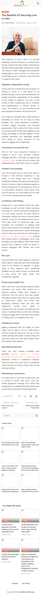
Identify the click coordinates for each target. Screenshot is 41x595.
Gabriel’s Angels (8, 160)
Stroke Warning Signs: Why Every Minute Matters (10, 556)
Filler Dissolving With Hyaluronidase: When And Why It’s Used (30, 445)
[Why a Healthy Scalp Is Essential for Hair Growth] (30, 480)
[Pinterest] (30, 396)
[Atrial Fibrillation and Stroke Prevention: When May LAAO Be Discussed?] (30, 516)
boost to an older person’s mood (17, 236)
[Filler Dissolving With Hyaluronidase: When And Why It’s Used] (30, 433)
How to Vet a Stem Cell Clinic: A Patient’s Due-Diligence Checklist (9, 468)
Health (5, 12)
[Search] (38, 3)
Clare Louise (9, 23)
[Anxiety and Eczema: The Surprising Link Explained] (11, 480)
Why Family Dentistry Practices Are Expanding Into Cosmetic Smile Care (29, 468)
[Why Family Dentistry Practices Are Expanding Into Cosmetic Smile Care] (30, 457)
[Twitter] (25, 396)
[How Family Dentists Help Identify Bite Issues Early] (11, 433)
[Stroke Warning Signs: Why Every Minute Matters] (11, 545)
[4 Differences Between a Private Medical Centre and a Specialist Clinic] (11, 516)
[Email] (36, 396)
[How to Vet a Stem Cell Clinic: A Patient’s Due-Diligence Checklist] (11, 457)
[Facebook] (19, 396)
